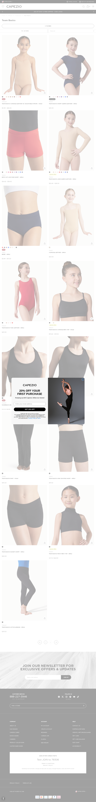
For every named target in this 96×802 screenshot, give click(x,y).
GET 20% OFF (30, 409)
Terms (39, 418)
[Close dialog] (83, 379)
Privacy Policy (32, 418)
